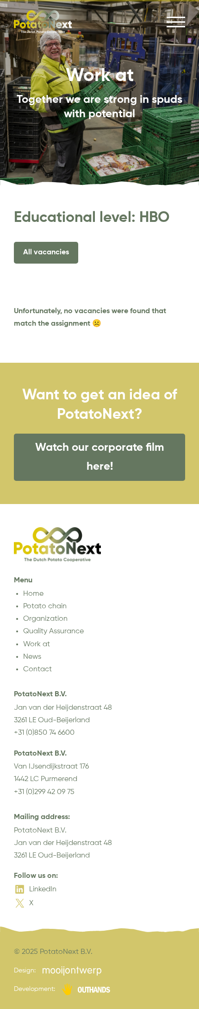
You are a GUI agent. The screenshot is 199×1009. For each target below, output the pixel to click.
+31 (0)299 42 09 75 (44, 792)
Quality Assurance (53, 631)
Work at (36, 644)
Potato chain (45, 606)
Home (33, 594)
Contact (37, 669)
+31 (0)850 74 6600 (44, 733)
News (32, 657)
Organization (45, 619)
